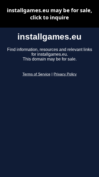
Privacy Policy (65, 74)
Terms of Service (36, 74)
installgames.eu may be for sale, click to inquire (49, 14)
